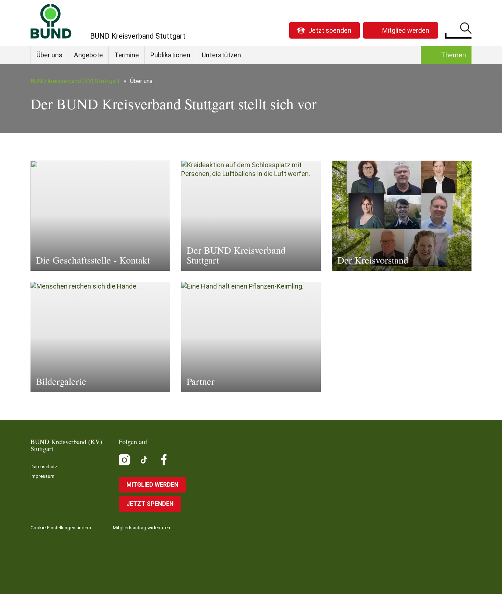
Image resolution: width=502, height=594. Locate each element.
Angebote (88, 55)
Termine (126, 55)
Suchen (465, 29)
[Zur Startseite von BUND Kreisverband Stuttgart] (51, 21)
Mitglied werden (405, 30)
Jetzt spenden (329, 30)
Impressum (42, 476)
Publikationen (170, 55)
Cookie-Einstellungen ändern (61, 527)
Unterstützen (221, 55)
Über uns (49, 55)
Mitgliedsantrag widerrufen (141, 527)
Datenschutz (44, 466)
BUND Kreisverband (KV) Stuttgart (75, 81)
